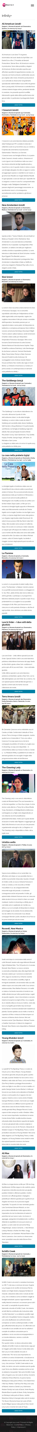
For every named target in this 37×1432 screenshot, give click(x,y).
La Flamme (7, 553)
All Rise (5, 1153)
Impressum (21, 1427)
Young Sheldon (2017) (13, 1038)
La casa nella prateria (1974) (15, 455)
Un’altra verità (9, 842)
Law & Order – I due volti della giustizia (16, 623)
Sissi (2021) (7, 277)
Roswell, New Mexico (12, 928)
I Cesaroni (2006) (10, 110)
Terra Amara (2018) (11, 696)
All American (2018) (11, 23)
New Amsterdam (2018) (13, 205)
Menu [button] (32, 5)
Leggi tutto (18, 105)
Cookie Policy (18, 1425)
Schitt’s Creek (8, 1251)
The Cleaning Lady (11, 767)
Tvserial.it (8, 5)
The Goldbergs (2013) (12, 380)
